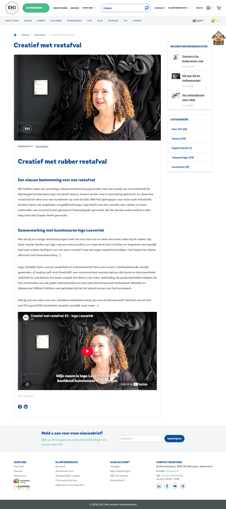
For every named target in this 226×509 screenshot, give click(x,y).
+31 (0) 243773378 (171, 475)
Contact (160, 8)
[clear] (142, 8)
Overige (137, 20)
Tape (89, 20)
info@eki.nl (172, 470)
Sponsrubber (74, 20)
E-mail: (160, 470)
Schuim (28, 20)
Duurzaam (40, 34)
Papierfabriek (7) (182, 147)
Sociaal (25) (179, 138)
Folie (100, 20)
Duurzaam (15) (180, 166)
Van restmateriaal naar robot (193, 97)
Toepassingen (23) (183, 157)
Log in (199, 7)
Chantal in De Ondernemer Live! (192, 58)
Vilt (126, 20)
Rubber (41, 20)
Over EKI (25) (179, 129)
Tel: (158, 475)
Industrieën (60, 8)
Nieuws (75, 8)
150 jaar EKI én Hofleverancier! (191, 78)
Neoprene (113, 20)
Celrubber (56, 20)
